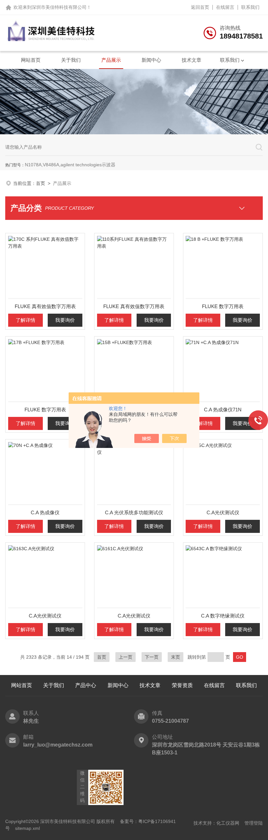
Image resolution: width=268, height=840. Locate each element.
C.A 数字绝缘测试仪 (222, 615)
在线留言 (225, 7)
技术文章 (191, 60)
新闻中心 (151, 60)
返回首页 (200, 7)
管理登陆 (253, 823)
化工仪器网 (227, 823)
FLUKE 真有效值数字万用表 (45, 306)
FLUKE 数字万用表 (222, 306)
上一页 (125, 657)
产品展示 (111, 60)
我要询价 (65, 320)
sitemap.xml (27, 828)
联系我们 (250, 7)
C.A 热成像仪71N (223, 409)
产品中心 (85, 685)
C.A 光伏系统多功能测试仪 (134, 512)
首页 (40, 183)
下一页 (152, 657)
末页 (175, 657)
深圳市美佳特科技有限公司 (59, 7)
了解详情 (25, 320)
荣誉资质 (182, 685)
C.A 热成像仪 (45, 512)
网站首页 (31, 60)
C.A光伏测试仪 (223, 512)
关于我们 (71, 60)
